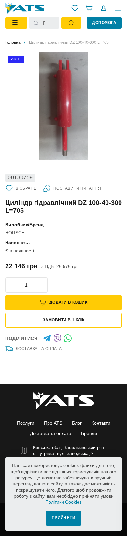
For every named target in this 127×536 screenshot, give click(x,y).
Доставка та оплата (39, 348)
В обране (26, 188)
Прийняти (64, 517)
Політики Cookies (63, 502)
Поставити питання (77, 188)
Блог (77, 423)
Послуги (25, 423)
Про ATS (53, 423)
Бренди (89, 433)
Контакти (101, 423)
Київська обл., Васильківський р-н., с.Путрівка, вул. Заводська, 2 (69, 450)
